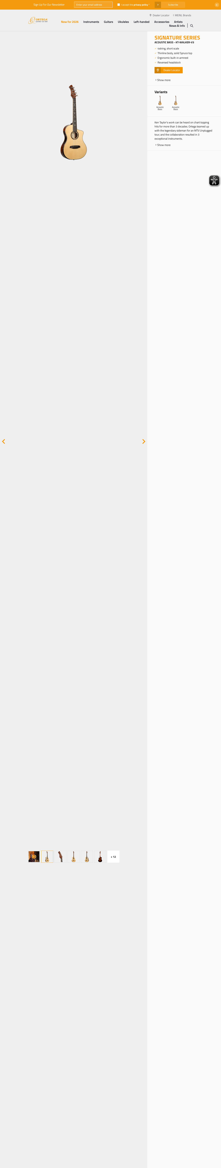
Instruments (91, 21)
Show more (163, 80)
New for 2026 (69, 21)
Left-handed (141, 21)
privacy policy (141, 4)
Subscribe (173, 4)
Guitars (108, 21)
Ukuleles (123, 21)
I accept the (134, 4)
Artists (178, 21)
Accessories (161, 21)
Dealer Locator (161, 15)
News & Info (177, 25)
